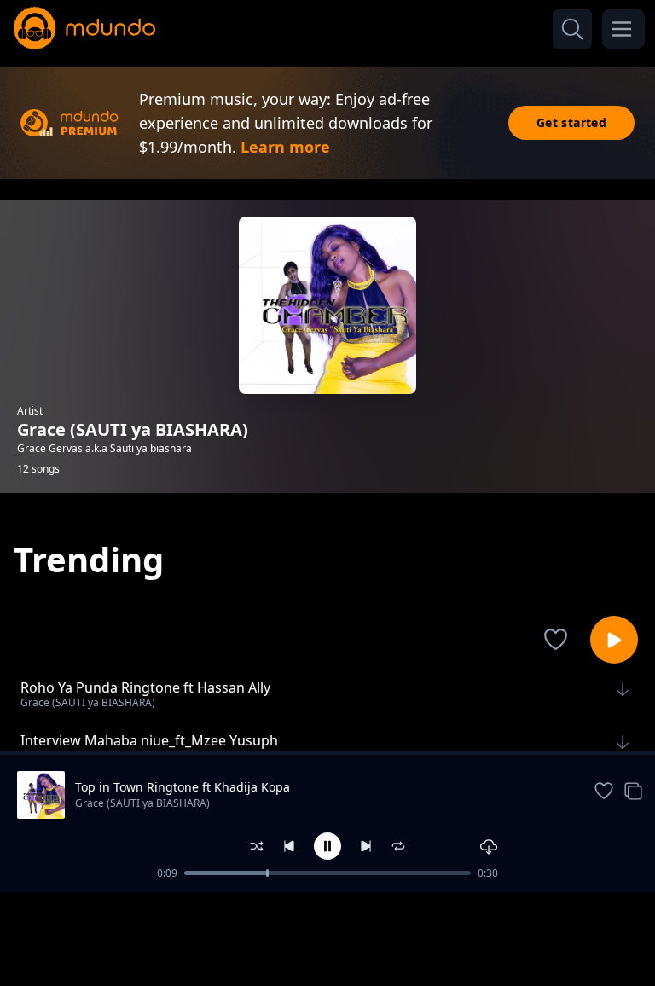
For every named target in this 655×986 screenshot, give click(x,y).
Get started (571, 122)
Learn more (285, 146)
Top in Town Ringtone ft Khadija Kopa (182, 787)
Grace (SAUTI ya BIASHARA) (142, 803)
